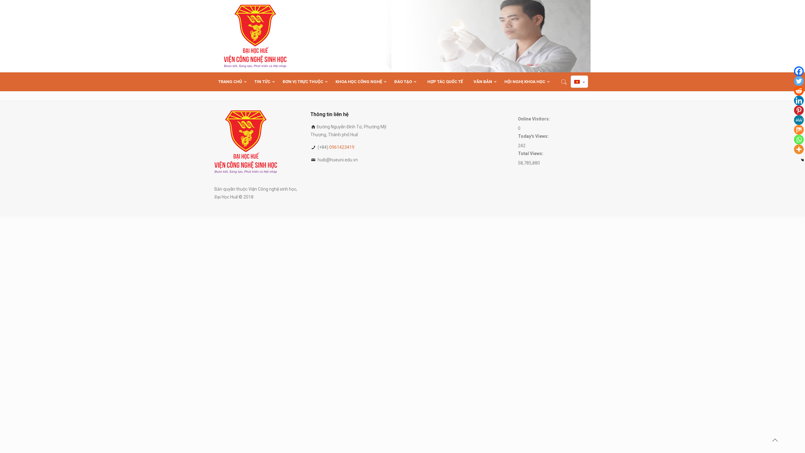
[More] (799, 149)
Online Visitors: (534, 118)
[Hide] (802, 160)
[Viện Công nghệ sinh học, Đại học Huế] (255, 36)
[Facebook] (799, 71)
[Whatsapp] (799, 139)
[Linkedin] (799, 100)
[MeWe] (799, 120)
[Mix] (799, 130)
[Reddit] (799, 91)
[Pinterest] (799, 110)
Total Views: (531, 153)
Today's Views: (534, 136)
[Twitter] (799, 81)
